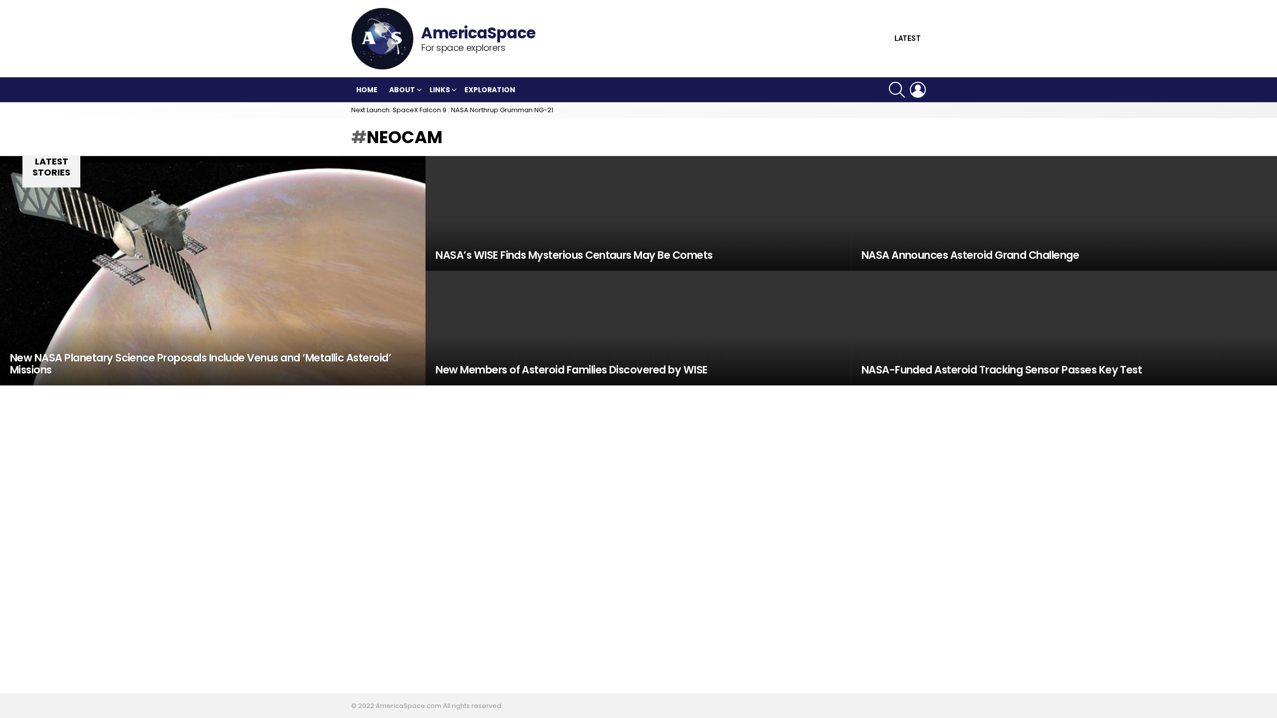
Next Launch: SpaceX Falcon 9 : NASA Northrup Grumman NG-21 (452, 110)
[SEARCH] (897, 89)
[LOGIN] (918, 89)
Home (367, 90)
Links (439, 90)
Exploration (489, 90)
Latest (907, 38)
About (402, 90)
